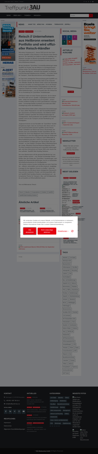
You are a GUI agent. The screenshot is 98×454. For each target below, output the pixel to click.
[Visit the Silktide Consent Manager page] (72, 231)
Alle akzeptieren (30, 231)
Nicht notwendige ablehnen (47, 231)
